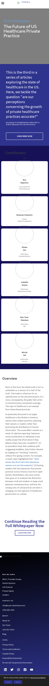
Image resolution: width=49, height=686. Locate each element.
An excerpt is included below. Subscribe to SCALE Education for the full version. (22, 123)
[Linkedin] (5, 670)
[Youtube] (31, 670)
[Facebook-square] (25, 670)
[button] (2, 3)
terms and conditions (38, 678)
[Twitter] (12, 670)
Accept (8, 682)
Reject (18, 682)
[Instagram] (18, 670)
